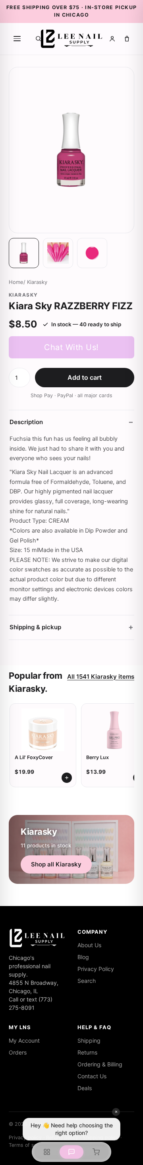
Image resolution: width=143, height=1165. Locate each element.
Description (26, 422)
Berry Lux (97, 757)
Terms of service (28, 1145)
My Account (24, 1040)
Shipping (88, 1040)
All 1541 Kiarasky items (100, 676)
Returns (87, 1052)
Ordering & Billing (99, 1064)
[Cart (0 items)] (127, 38)
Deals (84, 1088)
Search (86, 980)
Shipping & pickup (35, 627)
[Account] (112, 38)
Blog (83, 957)
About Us (89, 945)
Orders (18, 1052)
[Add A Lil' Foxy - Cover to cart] (67, 778)
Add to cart (85, 377)
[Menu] (17, 38)
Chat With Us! (71, 347)
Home (16, 282)
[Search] (38, 38)
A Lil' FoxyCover (34, 757)
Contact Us (91, 1076)
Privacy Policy (95, 968)
